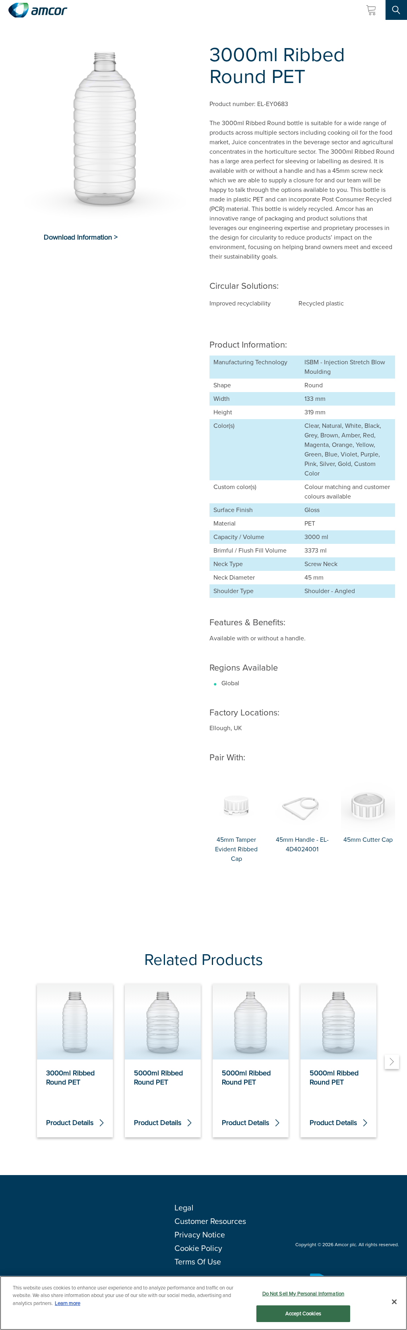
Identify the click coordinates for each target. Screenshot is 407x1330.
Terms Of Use (197, 1262)
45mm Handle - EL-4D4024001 (302, 844)
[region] (203, 1303)
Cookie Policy (198, 1248)
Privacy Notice (199, 1235)
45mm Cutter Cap (368, 839)
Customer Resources (210, 1221)
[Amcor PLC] (38, 10)
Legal (184, 1208)
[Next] (392, 1062)
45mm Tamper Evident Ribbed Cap (236, 849)
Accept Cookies (303, 1313)
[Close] (394, 1302)
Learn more (67, 1303)
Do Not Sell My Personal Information (303, 1293)
